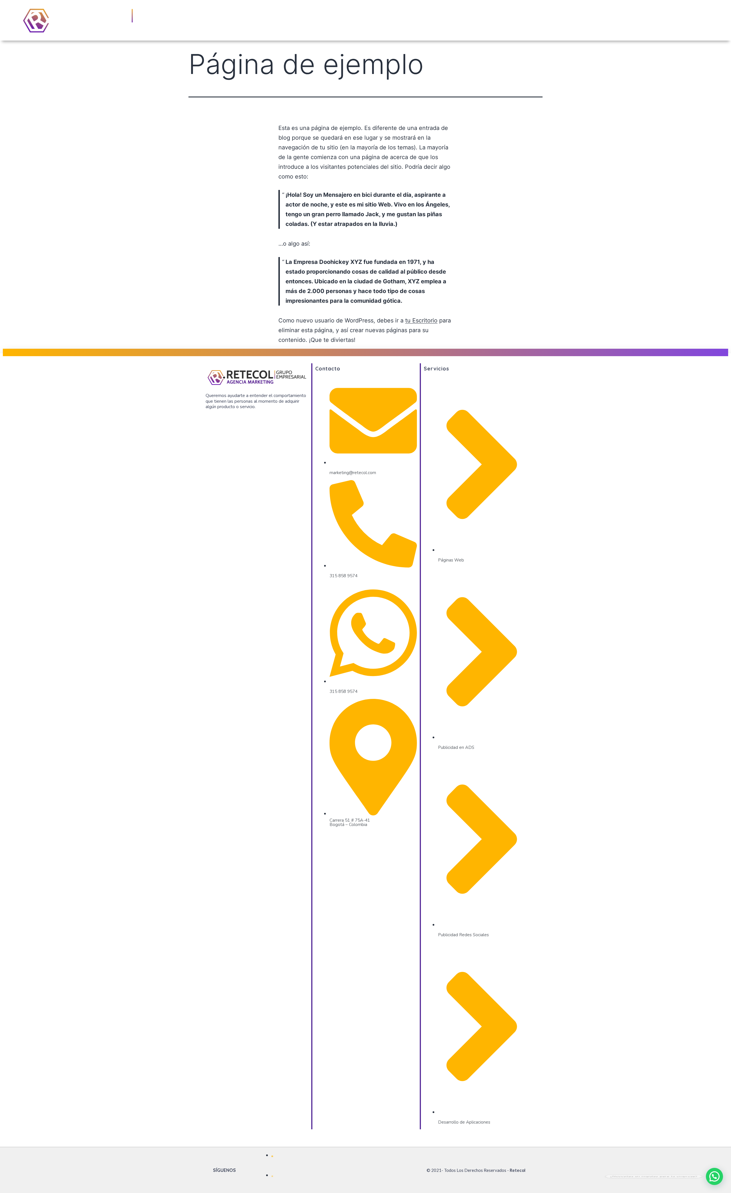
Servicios (664, 20)
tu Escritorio (421, 320)
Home (587, 20)
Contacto (697, 20)
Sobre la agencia (624, 20)
